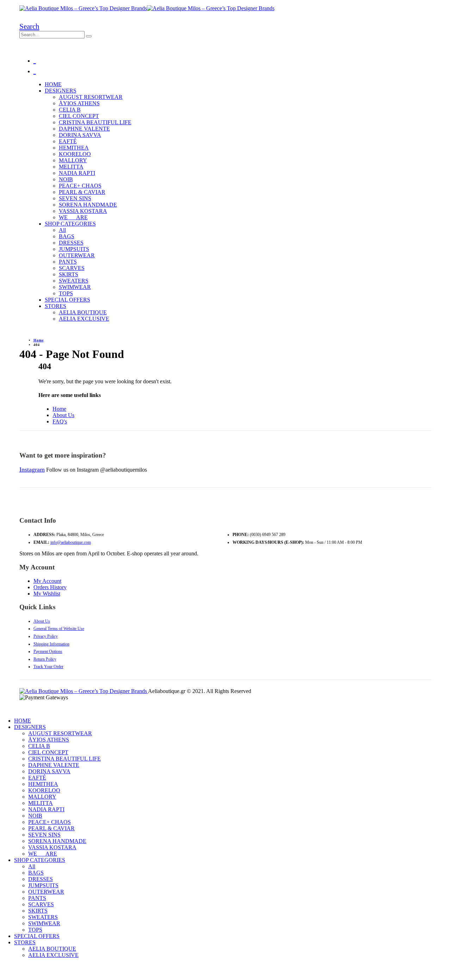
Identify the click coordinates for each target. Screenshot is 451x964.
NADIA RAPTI (77, 173)
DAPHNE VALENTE (84, 129)
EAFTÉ (68, 141)
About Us (63, 415)
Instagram (32, 469)
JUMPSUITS (74, 249)
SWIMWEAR (75, 287)
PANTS (68, 262)
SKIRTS (68, 274)
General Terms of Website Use (58, 628)
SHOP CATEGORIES (70, 224)
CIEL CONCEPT (79, 116)
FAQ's (59, 421)
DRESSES (71, 243)
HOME (53, 84)
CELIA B (70, 110)
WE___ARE (73, 217)
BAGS (66, 236)
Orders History (50, 587)
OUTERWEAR (77, 255)
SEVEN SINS (75, 198)
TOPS (66, 293)
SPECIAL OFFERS (67, 300)
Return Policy (44, 659)
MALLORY (73, 160)
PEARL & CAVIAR (82, 192)
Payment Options (47, 651)
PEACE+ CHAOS (80, 186)
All (62, 230)
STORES (55, 306)
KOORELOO (75, 154)
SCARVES (72, 268)
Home (59, 409)
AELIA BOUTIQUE (83, 312)
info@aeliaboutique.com (70, 542)
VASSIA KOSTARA (83, 211)
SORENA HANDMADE (88, 205)
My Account (47, 581)
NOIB (66, 179)
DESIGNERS (60, 91)
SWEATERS (73, 281)
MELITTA (71, 167)
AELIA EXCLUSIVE (84, 319)
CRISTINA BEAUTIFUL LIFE (95, 122)
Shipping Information (51, 644)
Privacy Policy (45, 636)
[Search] (89, 36)
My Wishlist (46, 594)
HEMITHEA (74, 148)
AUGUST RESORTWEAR (91, 97)
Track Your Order (48, 666)
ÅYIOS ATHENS (79, 103)
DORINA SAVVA (80, 135)
